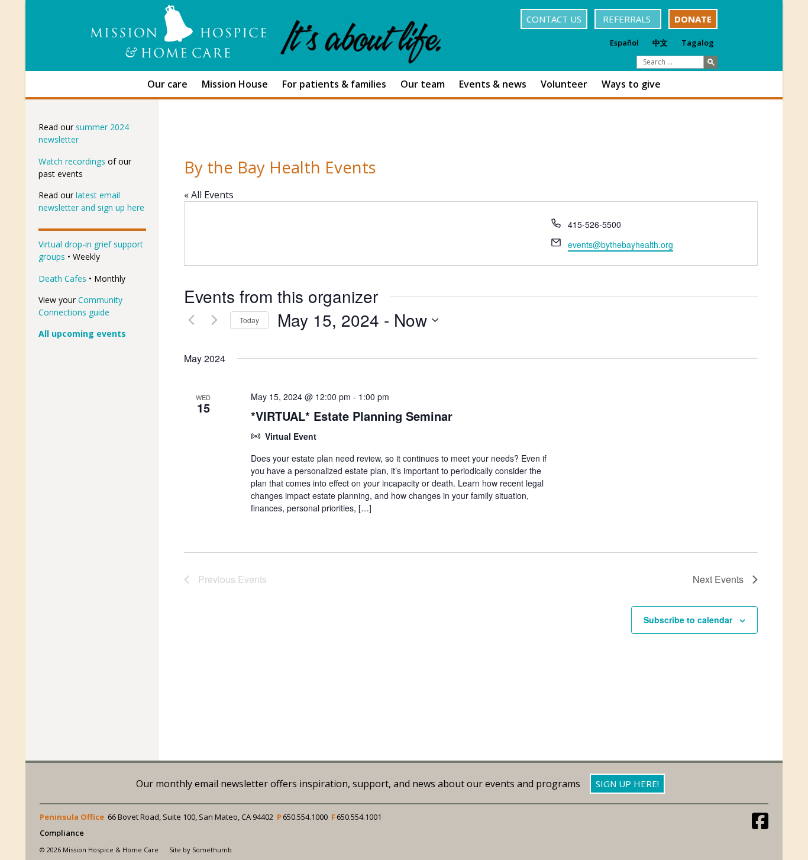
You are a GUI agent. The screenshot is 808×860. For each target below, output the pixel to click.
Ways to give (631, 84)
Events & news (492, 84)
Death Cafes (62, 278)
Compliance (62, 833)
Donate (693, 19)
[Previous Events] (191, 320)
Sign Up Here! (627, 784)
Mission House (235, 84)
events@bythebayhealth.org (620, 244)
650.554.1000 (305, 816)
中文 (660, 42)
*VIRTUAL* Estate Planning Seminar (352, 415)
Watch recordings (71, 161)
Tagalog (697, 42)
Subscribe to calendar (688, 620)
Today (249, 320)
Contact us (553, 19)
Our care (167, 84)
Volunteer (564, 84)
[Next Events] (214, 320)
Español (624, 42)
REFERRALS (627, 19)
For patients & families (334, 84)
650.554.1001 (359, 816)
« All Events (209, 194)
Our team (422, 84)
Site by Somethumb (200, 849)
